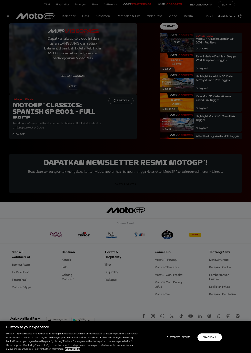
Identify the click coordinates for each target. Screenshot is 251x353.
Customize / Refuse (178, 337)
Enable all (209, 337)
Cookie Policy (72, 349)
